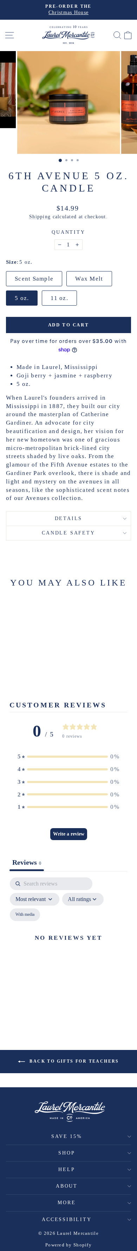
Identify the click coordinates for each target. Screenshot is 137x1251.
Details (69, 518)
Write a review (68, 834)
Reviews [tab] (26, 862)
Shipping (40, 216)
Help (66, 1169)
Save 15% (66, 1136)
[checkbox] (25, 914)
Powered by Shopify (68, 1244)
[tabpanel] (68, 946)
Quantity (68, 232)
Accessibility (66, 1219)
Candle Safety (68, 533)
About (67, 1186)
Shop (66, 1153)
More (67, 1202)
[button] (68, 756)
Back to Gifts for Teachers (73, 1061)
